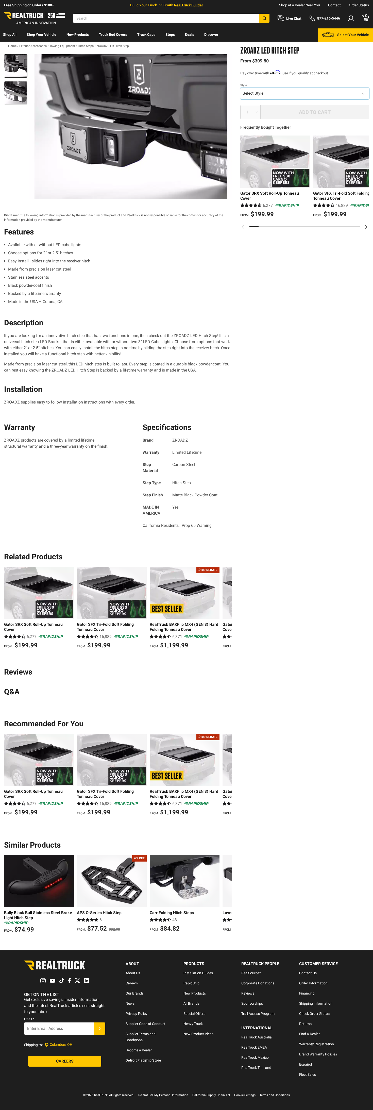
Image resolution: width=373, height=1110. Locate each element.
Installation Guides (198, 973)
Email (29, 1019)
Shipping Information (315, 1003)
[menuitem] (10, 35)
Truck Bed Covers (113, 34)
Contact (334, 5)
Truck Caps (146, 34)
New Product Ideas (198, 1034)
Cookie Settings (245, 1095)
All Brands (191, 1003)
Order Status (359, 5)
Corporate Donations (257, 983)
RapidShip (191, 983)
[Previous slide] (243, 227)
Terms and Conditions (275, 1095)
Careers (132, 983)
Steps (170, 34)
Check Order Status (314, 1014)
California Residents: (177, 525)
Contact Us (308, 973)
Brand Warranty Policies (318, 1054)
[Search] (264, 18)
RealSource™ (251, 973)
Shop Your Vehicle (41, 34)
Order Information (313, 983)
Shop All (9, 34)
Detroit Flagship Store (143, 1060)
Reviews (247, 993)
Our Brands (135, 993)
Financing (307, 993)
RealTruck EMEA (254, 1047)
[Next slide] (366, 227)
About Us (133, 973)
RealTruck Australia (256, 1037)
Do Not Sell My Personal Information (163, 1095)
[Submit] (99, 1028)
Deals (189, 34)
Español (305, 1064)
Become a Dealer (139, 1050)
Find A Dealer (309, 1034)
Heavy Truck (193, 1024)
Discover (211, 34)
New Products (77, 34)
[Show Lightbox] (130, 126)
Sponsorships (252, 1003)
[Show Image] (15, 66)
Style (243, 85)
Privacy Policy (136, 1014)
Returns (305, 1024)
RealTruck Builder (188, 5)
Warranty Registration (316, 1044)
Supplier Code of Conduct (145, 1024)
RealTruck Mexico (255, 1057)
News (130, 1003)
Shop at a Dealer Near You (299, 5)
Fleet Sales (307, 1074)
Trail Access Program (258, 1014)
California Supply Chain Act (211, 1095)
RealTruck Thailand (256, 1068)
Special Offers (194, 1014)
